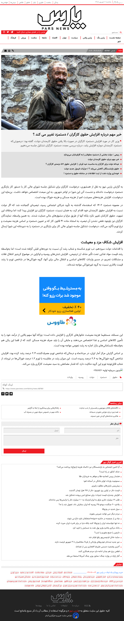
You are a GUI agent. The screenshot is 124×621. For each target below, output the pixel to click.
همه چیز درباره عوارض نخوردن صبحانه (104, 412)
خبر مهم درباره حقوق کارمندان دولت (103, 159)
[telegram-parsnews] (12, 32)
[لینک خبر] (12, 50)
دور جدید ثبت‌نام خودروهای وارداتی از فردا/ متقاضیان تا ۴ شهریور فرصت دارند (87, 542)
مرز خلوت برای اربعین (81, 581)
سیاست (74, 37)
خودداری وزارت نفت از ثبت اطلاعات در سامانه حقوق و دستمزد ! (91, 173)
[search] (121, 32)
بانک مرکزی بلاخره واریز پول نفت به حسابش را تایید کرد (96, 528)
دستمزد (103, 377)
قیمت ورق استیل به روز (40, 576)
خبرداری (49, 572)
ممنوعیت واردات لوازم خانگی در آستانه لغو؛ (101, 481)
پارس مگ (101, 37)
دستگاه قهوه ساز (47, 581)
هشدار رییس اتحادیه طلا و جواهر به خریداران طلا (99, 476)
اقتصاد (55, 37)
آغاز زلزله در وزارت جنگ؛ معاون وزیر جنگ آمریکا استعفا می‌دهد (93, 556)
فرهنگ (13, 37)
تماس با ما (51, 605)
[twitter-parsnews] (8, 32)
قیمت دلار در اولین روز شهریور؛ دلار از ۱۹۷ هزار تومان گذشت (94, 490)
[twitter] (7, 393)
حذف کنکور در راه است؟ (109, 471)
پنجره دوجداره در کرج (115, 576)
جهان (64, 37)
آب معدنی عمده (93, 585)
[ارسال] (5, 50)
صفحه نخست (115, 37)
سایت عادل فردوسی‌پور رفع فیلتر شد (104, 537)
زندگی (56, 2)
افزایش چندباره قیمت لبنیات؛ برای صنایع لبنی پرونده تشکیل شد (92, 495)
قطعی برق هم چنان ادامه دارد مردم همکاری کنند (99, 551)
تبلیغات (64, 605)
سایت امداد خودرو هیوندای (17, 581)
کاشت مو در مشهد (27, 572)
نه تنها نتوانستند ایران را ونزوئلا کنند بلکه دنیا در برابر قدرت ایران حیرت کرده (88, 523)
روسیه (81, 377)
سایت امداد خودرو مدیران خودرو (75, 585)
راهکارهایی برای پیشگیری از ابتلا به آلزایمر (43, 408)
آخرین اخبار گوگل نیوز (112, 462)
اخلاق (28, 2)
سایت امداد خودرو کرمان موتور (112, 585)
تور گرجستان (57, 585)
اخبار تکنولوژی (101, 576)
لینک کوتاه (8, 385)
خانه (120, 50)
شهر (119, 41)
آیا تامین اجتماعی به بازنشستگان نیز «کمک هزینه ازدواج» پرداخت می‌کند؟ (88, 467)
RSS (86, 606)
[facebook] (3, 393)
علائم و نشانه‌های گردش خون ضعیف (104, 416)
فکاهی (21, 2)
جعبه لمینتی (58, 581)
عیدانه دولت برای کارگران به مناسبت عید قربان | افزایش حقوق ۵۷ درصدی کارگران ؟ (82, 164)
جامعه (44, 37)
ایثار (34, 2)
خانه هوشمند (29, 585)
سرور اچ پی (14, 572)
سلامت (49, 2)
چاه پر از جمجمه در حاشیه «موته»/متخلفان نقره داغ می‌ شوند (93, 518)
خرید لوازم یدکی (89, 576)
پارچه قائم (66, 576)
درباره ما (75, 605)
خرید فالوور (68, 581)
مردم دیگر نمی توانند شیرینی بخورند (104, 514)
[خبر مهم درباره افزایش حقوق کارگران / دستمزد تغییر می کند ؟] (11, 393)
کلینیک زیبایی (58, 572)
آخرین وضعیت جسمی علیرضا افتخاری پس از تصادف (98, 546)
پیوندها (39, 605)
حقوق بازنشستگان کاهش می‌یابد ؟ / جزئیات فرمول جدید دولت (91, 168)
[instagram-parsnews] (4, 32)
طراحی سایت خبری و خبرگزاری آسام (58, 615)
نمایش (119, 564)
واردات (70, 377)
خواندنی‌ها (4, 2)
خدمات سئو (68, 572)
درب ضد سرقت (55, 576)
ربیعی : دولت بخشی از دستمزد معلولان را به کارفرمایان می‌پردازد (91, 154)
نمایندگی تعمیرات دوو (23, 576)
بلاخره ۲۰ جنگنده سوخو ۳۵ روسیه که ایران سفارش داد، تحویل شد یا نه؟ (89, 504)
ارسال (24, 451)
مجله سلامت (39, 572)
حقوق (115, 377)
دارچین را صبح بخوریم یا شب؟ (107, 532)
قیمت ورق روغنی (34, 581)
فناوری (41, 2)
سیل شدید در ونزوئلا (111, 509)
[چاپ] (9, 50)
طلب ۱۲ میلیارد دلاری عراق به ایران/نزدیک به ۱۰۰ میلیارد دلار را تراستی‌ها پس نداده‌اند (84, 499)
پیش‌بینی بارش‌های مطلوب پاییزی (106, 485)
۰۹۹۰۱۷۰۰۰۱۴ (91, 572)
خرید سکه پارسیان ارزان (99, 581)
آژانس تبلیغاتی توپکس (43, 585)
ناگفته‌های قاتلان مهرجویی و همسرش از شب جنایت (98, 408)
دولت (92, 377)
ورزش (23, 37)
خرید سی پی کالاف (116, 581)
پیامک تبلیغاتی (76, 576)
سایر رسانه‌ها (116, 403)
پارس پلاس (87, 37)
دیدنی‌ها (13, 2)
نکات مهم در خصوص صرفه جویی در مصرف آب (41, 412)
